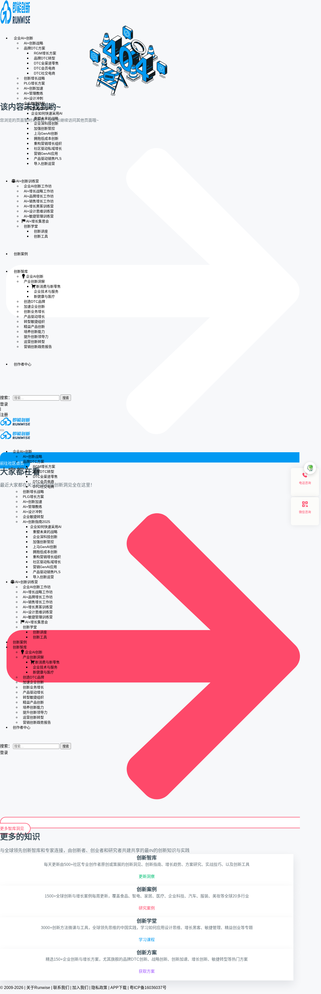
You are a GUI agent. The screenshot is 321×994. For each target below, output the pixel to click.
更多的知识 (20, 836)
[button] (1, 388)
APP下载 (118, 987)
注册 (4, 415)
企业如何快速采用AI (46, 113)
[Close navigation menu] (1, 442)
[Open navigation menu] (2, 430)
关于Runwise (38, 987)
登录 (4, 404)
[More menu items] (1, 379)
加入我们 (80, 987)
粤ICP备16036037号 (148, 987)
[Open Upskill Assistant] (310, 468)
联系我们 (61, 987)
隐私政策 (99, 987)
